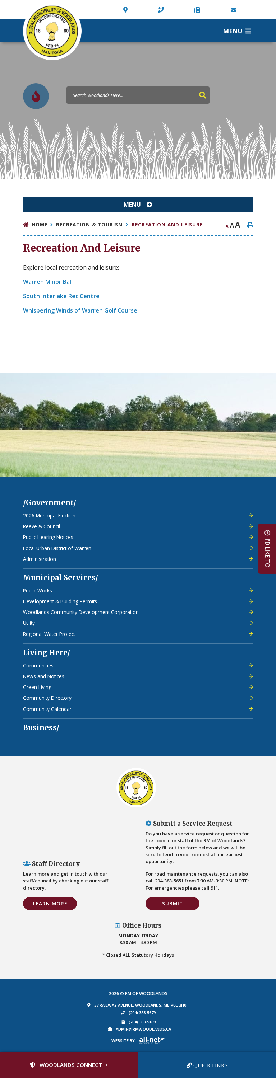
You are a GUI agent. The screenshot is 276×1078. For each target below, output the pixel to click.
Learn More (50, 903)
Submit (172, 903)
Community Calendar (47, 709)
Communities (38, 665)
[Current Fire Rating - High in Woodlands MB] (36, 96)
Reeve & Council (41, 526)
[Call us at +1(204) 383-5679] (162, 10)
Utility (29, 622)
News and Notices (43, 676)
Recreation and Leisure (167, 224)
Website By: (123, 1040)
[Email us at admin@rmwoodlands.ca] (235, 10)
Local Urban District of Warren (57, 548)
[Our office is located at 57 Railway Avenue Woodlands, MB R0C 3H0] (126, 10)
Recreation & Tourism (89, 224)
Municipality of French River (52, 31)
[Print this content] (248, 225)
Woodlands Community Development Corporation (81, 612)
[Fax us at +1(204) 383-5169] (198, 10)
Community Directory (47, 697)
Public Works (37, 590)
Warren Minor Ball (48, 282)
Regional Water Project (49, 634)
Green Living (37, 687)
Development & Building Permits (60, 601)
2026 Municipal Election (49, 515)
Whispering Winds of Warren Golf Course (80, 310)
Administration (39, 559)
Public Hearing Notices (48, 537)
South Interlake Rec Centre (61, 296)
